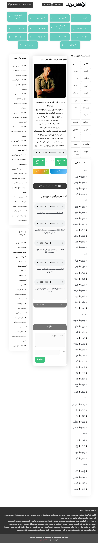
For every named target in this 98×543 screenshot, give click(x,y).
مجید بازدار (83, 416)
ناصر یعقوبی (83, 361)
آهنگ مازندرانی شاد (21, 318)
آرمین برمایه (76, 273)
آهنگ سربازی (23, 275)
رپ (76, 100)
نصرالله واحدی (83, 427)
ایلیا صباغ (77, 373)
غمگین (62, 305)
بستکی (75, 64)
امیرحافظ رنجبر (76, 290)
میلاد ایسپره (76, 241)
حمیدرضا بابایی (76, 279)
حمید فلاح (77, 338)
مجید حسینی (76, 440)
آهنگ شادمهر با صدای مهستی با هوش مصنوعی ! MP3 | (50, 290)
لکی (75, 137)
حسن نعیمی (76, 230)
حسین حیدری (83, 367)
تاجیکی (75, 78)
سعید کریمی (76, 177)
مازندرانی (86, 144)
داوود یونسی (76, 332)
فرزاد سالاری (83, 483)
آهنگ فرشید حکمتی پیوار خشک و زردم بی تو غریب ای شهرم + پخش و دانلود (19, 174)
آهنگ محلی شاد (22, 327)
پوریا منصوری (76, 489)
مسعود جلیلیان (83, 279)
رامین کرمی (77, 296)
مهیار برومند (76, 188)
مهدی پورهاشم (76, 427)
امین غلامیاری (83, 296)
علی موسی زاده (83, 471)
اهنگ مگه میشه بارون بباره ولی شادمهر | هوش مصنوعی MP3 (49, 251)
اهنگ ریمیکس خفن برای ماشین (19, 338)
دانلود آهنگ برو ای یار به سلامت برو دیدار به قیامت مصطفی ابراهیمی (19, 71)
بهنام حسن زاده (76, 446)
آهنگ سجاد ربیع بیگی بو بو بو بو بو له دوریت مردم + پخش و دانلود (19, 216)
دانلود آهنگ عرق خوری (20, 346)
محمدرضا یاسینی (76, 416)
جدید (75, 85)
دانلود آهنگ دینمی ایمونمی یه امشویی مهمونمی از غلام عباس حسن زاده (20, 101)
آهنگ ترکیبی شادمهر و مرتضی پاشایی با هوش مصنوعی (50, 270)
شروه (86, 115)
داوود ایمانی (76, 361)
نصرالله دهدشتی (76, 422)
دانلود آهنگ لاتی (22, 247)
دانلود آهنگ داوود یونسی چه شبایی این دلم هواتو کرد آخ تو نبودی (19, 146)
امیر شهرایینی (83, 344)
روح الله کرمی (76, 261)
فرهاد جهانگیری (83, 273)
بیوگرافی (86, 78)
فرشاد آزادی (76, 308)
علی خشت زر (76, 248)
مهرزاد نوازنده (83, 477)
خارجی (86, 93)
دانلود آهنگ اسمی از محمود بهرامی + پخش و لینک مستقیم (20, 117)
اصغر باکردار (83, 373)
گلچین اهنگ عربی (21, 257)
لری (86, 137)
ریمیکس (86, 107)
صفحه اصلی (57, 4)
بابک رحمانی (83, 308)
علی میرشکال (76, 483)
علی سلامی (83, 355)
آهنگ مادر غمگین (21, 313)
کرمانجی (76, 129)
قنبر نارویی (76, 471)
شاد (75, 107)
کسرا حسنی (83, 378)
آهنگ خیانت (23, 271)
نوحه (86, 151)
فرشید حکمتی (76, 207)
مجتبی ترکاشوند (83, 290)
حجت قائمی (76, 349)
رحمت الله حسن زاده (76, 385)
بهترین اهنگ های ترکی (20, 252)
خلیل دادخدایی (76, 477)
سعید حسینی (76, 212)
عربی (75, 115)
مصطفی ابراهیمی (83, 177)
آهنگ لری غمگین (22, 304)
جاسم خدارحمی (76, 236)
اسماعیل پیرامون (83, 230)
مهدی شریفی (76, 284)
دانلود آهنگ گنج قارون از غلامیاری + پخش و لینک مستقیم (20, 85)
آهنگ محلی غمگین (21, 332)
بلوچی (86, 71)
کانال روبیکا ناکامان (41, 171)
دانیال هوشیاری (83, 236)
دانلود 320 (37, 162)
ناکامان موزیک (42, 540)
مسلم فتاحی (76, 326)
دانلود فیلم (23, 285)
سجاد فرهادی (76, 182)
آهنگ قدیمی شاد (21, 290)
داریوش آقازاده (83, 247)
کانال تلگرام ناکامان (58, 171)
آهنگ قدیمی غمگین (21, 294)
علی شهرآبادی (83, 384)
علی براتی (83, 338)
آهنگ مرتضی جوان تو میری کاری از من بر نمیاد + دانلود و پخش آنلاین (19, 160)
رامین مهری (77, 452)
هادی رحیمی (83, 349)
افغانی (86, 64)
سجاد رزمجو (83, 207)
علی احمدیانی (83, 284)
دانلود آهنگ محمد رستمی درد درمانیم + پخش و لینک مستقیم (19, 131)
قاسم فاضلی (83, 212)
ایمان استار (83, 489)
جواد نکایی (83, 446)
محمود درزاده (83, 422)
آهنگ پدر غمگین (22, 266)
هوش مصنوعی (76, 153)
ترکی (86, 85)
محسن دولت (83, 194)
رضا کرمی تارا (83, 267)
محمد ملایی (83, 182)
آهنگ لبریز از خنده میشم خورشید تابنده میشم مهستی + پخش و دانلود (20, 202)
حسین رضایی (83, 452)
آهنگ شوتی (23, 280)
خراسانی (76, 93)
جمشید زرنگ (76, 410)
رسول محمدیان (83, 392)
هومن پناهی (83, 404)
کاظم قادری (83, 218)
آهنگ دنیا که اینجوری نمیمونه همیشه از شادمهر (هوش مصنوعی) (49, 231)
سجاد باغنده (83, 224)
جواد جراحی (76, 367)
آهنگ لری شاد (22, 299)
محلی (76, 144)
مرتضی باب (76, 218)
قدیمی (75, 122)
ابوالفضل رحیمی (76, 320)
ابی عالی (83, 440)
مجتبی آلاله (76, 378)
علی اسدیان (76, 392)
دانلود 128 (59, 162)
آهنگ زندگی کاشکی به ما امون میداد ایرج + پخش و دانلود (19, 188)
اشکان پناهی (83, 410)
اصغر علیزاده (76, 355)
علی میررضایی (76, 458)
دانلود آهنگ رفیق (21, 243)
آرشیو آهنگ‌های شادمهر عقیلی (48, 186)
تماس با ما (47, 4)
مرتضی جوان (83, 326)
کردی (86, 129)
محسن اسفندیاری (76, 224)
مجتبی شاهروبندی (76, 404)
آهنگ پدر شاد (23, 261)
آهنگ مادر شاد (22, 308)
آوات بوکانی (76, 266)
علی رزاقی (77, 194)
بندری (76, 71)
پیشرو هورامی (83, 302)
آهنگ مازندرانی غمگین (20, 322)
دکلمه (86, 100)
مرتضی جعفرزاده (83, 320)
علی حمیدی (83, 458)
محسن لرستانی (83, 261)
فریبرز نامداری (76, 302)
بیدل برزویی (83, 332)
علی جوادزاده (83, 188)
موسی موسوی (83, 241)
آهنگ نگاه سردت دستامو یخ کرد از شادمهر (50, 213)
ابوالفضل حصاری (76, 344)
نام (64, 351)
